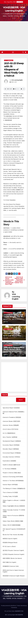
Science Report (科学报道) (10, 484)
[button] (23, 52)
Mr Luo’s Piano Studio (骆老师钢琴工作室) (14, 611)
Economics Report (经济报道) (11, 445)
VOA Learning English (17, 80)
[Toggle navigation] (13, 52)
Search (4, 395)
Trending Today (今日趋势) (10, 496)
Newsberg (23, 605)
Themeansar (14, 607)
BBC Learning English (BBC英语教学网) (14, 614)
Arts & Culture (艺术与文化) (10, 429)
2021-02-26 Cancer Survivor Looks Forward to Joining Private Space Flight (9, 281)
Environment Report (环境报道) (12, 453)
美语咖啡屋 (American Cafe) (11, 566)
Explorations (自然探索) (9, 461)
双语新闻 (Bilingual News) (10, 542)
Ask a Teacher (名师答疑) (10, 437)
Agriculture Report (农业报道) (11, 408)
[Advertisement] (14, 36)
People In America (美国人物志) (12, 472)
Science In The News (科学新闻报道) (13, 480)
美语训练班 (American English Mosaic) (14, 576)
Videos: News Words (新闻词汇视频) (13, 521)
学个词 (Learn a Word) (9, 546)
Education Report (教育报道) (11, 449)
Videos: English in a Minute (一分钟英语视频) (14, 501)
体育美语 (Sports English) (10, 538)
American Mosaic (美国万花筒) (11, 421)
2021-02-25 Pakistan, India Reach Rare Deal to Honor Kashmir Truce (19, 280)
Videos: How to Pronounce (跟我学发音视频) (13, 516)
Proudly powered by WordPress (8, 605)
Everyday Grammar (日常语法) (11, 457)
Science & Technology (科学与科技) (13, 476)
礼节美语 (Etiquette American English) (13, 554)
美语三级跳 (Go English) (9, 562)
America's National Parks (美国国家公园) (13, 412)
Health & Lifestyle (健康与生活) (11, 465)
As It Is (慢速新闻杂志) (9, 60)
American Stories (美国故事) (11, 425)
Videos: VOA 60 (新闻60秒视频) (12, 525)
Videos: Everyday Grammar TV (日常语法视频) (14, 510)
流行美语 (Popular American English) (13, 550)
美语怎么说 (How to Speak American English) (13, 571)
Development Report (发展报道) (12, 441)
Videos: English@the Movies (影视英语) (14, 506)
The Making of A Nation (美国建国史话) (14, 488)
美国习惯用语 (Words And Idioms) (12, 558)
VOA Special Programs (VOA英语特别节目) (14, 529)
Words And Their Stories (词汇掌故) (13, 534)
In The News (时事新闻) (9, 468)
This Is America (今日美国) (10, 492)
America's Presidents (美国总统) (12, 417)
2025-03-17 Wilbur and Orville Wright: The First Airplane (14, 317)
